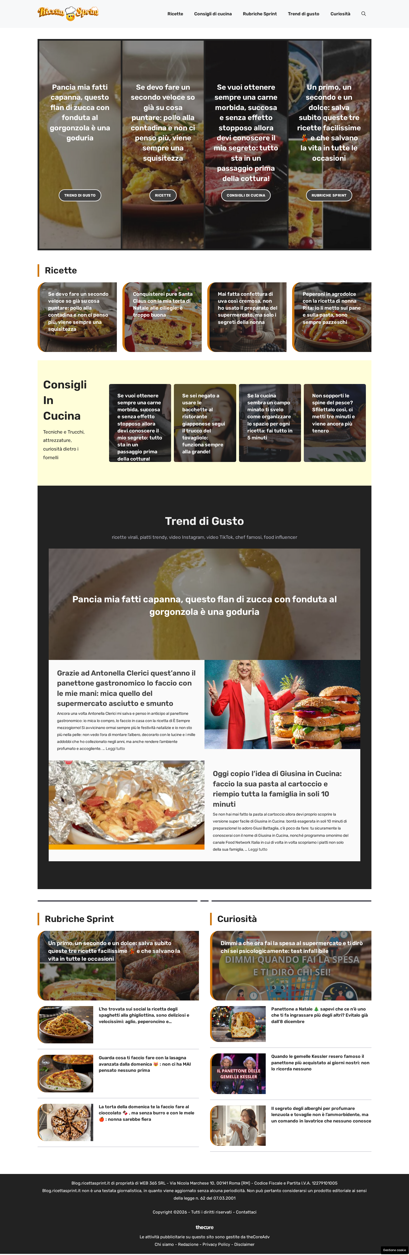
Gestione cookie (394, 1250)
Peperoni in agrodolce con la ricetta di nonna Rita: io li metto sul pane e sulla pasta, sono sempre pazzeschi (332, 308)
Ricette (175, 13)
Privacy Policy (216, 1244)
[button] (363, 14)
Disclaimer (244, 1244)
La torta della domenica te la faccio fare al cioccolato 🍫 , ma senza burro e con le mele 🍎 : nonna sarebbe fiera (146, 1113)
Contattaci (246, 1212)
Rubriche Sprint (260, 13)
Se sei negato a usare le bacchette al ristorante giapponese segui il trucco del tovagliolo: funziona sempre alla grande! (203, 424)
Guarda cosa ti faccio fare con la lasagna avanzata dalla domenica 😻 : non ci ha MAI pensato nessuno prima (145, 1064)
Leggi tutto (115, 748)
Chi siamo (164, 1244)
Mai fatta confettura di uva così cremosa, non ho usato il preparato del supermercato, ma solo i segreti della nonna (247, 308)
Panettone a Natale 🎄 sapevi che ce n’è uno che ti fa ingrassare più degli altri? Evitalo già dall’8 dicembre (319, 1015)
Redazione (188, 1244)
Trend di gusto (303, 13)
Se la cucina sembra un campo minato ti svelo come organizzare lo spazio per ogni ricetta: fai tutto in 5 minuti (269, 417)
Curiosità (340, 13)
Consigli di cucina (213, 13)
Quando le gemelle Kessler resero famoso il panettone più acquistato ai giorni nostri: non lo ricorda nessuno (320, 1062)
